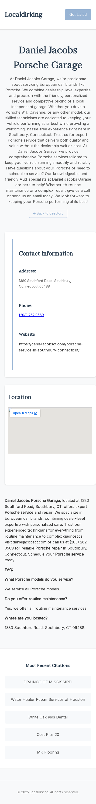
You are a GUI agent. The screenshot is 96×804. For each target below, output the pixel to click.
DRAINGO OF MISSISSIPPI (48, 682)
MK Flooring (48, 752)
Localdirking (23, 14)
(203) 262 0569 (31, 315)
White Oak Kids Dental (48, 717)
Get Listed (78, 14)
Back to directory (48, 213)
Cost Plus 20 (48, 734)
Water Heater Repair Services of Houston (48, 699)
